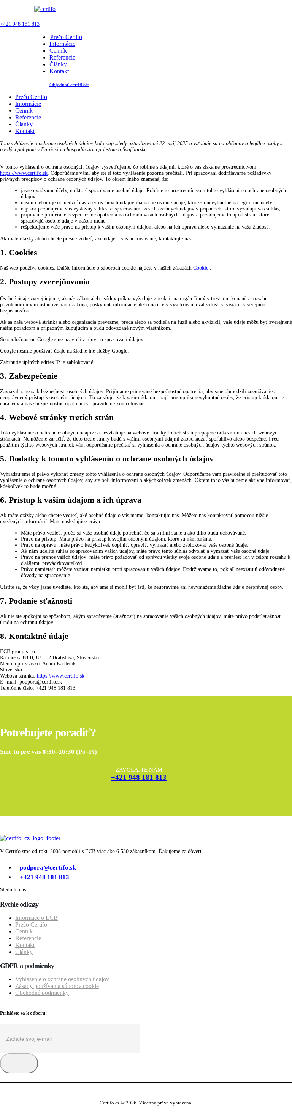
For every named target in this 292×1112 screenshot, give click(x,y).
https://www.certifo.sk (24, 173)
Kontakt (59, 71)
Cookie (201, 268)
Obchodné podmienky (42, 993)
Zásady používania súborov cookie (57, 986)
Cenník (58, 50)
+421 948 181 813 (20, 24)
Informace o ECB (36, 917)
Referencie (62, 57)
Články (58, 64)
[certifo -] (45, 9)
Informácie (62, 44)
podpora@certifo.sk (48, 867)
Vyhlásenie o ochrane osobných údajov (62, 979)
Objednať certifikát (69, 84)
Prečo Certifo (66, 37)
